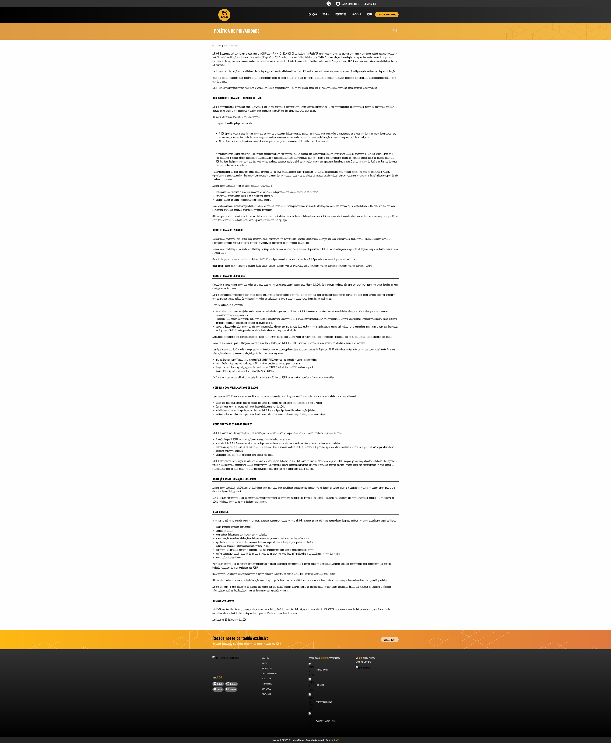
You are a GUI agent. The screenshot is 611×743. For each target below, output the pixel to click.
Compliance (370, 4)
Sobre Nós (266, 658)
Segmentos (340, 14)
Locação (312, 14)
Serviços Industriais (324, 702)
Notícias (356, 14)
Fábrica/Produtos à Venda (326, 721)
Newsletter (266, 678)
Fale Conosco (267, 683)
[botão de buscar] (328, 3)
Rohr (369, 14)
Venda (326, 14)
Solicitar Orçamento (270, 673)
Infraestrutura (322, 669)
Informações (267, 668)
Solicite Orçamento (387, 14)
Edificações (320, 685)
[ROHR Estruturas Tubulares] (224, 15)
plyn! (336, 740)
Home (214, 46)
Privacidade (266, 693)
